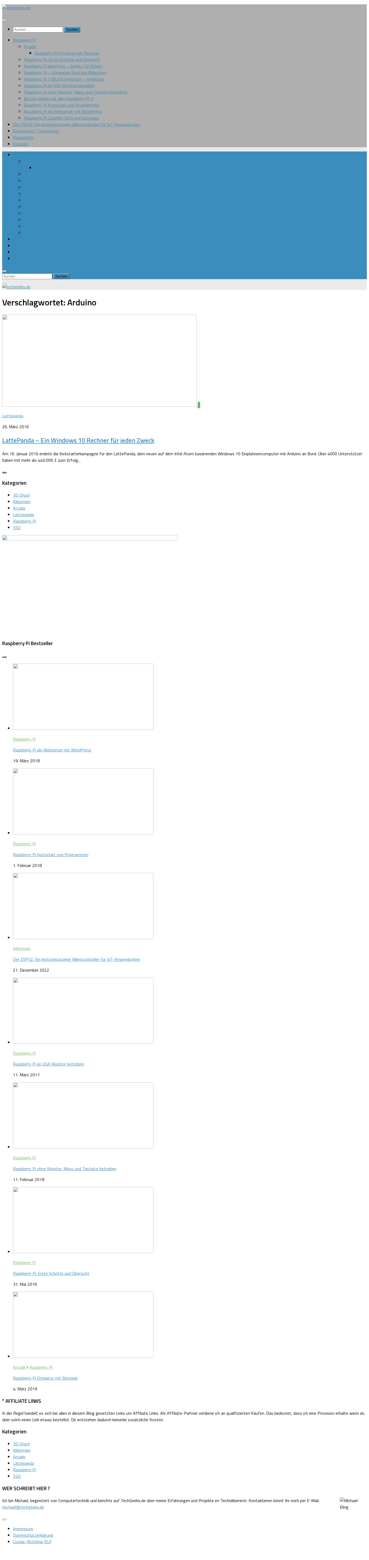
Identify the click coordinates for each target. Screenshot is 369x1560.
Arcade (30, 46)
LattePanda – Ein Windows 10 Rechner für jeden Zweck (78, 440)
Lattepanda (12, 416)
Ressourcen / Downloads (36, 131)
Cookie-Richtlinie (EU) (32, 1541)
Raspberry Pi (24, 40)
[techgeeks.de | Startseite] (16, 7)
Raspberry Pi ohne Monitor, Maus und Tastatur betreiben (75, 92)
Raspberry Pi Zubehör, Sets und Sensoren (61, 118)
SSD (17, 527)
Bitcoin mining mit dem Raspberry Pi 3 (58, 98)
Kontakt (20, 144)
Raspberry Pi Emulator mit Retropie (67, 53)
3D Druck (21, 495)
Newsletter (23, 137)
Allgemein (22, 501)
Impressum (23, 1528)
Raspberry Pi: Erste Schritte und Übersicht (62, 59)
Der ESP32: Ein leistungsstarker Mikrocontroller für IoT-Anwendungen (76, 124)
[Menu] (4, 20)
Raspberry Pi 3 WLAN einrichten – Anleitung (64, 79)
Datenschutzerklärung (33, 1535)
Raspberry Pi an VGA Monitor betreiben (59, 85)
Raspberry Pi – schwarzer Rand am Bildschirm (65, 72)
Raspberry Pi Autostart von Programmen (61, 105)
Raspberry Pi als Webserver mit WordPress (63, 111)
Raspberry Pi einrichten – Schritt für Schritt (63, 66)
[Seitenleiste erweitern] (4, 472)
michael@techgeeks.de (23, 1507)
